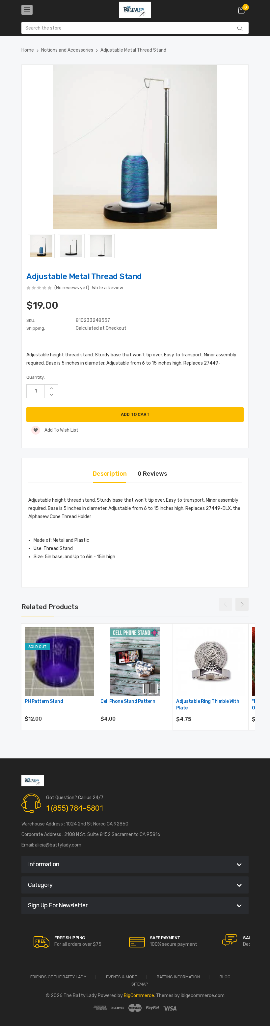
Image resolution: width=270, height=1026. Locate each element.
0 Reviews (152, 473)
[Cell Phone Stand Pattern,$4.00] (135, 661)
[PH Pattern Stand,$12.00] (59, 661)
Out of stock (59, 736)
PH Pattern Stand (44, 701)
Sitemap (139, 984)
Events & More (121, 977)
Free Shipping (69, 937)
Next (242, 604)
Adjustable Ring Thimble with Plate (207, 705)
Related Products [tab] (49, 607)
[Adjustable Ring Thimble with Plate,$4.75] (210, 661)
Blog (225, 977)
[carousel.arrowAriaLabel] (41, 942)
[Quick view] (88, 660)
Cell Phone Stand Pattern (127, 701)
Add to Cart (135, 736)
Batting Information (178, 977)
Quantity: (35, 377)
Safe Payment (165, 937)
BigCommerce (139, 995)
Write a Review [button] (107, 288)
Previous (225, 604)
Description (110, 473)
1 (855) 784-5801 (74, 808)
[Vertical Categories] (27, 10)
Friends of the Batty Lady (58, 977)
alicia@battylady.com (58, 845)
